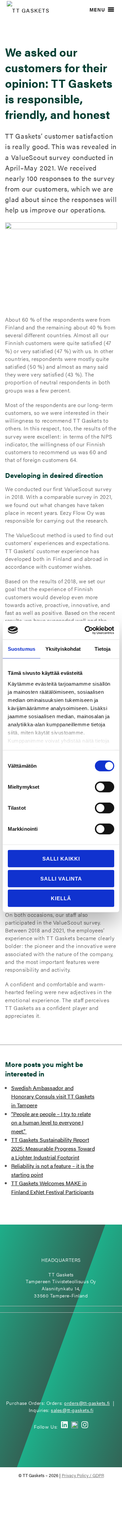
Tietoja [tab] (103, 649)
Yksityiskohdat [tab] (63, 649)
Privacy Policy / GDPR (83, 1475)
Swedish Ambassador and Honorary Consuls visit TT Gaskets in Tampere (53, 1096)
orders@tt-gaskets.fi (87, 1402)
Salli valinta (61, 878)
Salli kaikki (61, 859)
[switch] (104, 787)
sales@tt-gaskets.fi (72, 1410)
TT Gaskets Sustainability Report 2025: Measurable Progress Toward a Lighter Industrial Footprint (53, 1148)
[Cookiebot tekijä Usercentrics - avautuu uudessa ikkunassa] (86, 630)
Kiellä (61, 898)
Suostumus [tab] (21, 649)
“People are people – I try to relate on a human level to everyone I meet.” (51, 1122)
